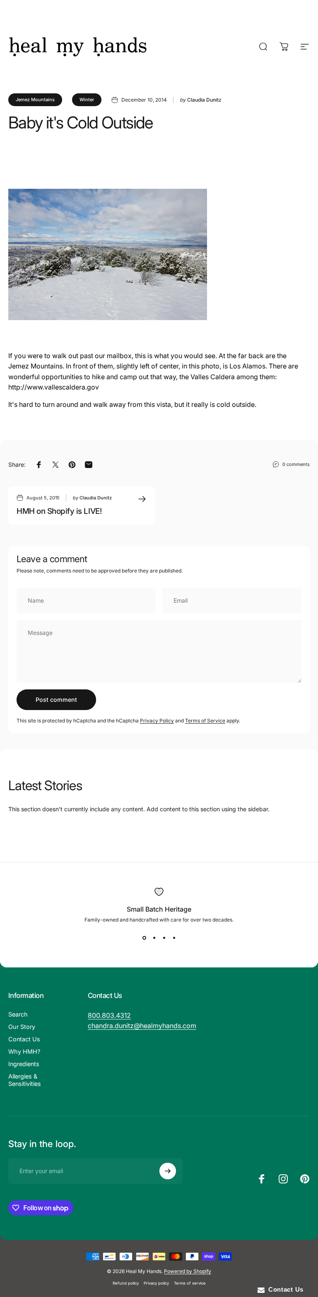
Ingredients (23, 1063)
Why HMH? (24, 1051)
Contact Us (24, 1039)
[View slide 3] (164, 938)
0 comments (296, 464)
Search (18, 1014)
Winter (87, 99)
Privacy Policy (157, 720)
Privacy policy (156, 1283)
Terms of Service (205, 720)
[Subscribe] (167, 1171)
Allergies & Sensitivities (24, 1080)
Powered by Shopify (187, 1271)
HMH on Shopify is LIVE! (59, 511)
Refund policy (126, 1283)
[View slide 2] (154, 938)
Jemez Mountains (35, 99)
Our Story (21, 1026)
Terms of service (190, 1283)
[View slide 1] (144, 938)
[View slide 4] (174, 938)
